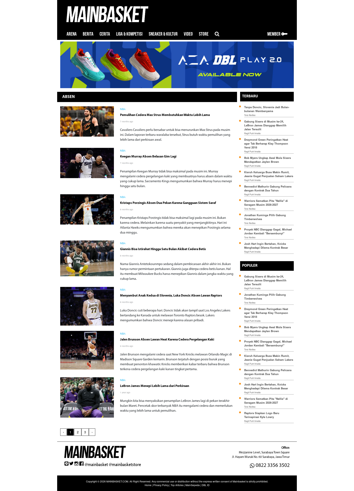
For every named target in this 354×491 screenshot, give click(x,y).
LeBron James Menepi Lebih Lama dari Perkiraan (154, 386)
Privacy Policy (161, 485)
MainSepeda (192, 485)
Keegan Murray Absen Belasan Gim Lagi (148, 156)
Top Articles (177, 485)
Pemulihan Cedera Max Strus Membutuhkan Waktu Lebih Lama (165, 115)
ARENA (72, 34)
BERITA (88, 34)
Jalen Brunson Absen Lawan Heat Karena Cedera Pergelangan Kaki (167, 339)
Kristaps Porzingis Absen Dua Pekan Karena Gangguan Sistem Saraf (168, 203)
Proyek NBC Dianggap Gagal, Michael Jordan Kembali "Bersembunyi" (268, 231)
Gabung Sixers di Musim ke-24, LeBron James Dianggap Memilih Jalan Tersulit (265, 125)
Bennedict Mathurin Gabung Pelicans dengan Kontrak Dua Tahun (268, 188)
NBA (123, 109)
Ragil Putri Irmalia (252, 133)
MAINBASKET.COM (117, 481)
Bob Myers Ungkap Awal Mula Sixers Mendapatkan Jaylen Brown (267, 160)
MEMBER (274, 34)
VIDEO (188, 34)
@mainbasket (96, 464)
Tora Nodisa (249, 115)
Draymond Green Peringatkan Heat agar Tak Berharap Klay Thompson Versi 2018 (266, 143)
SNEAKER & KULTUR (163, 34)
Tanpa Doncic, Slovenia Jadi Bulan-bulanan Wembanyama (266, 109)
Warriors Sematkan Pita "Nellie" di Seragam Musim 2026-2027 (266, 203)
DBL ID (206, 485)
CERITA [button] (105, 34)
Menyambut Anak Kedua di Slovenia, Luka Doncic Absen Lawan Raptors (171, 295)
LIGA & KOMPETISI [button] (129, 34)
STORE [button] (204, 34)
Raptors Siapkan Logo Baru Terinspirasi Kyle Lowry (261, 415)
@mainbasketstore (125, 464)
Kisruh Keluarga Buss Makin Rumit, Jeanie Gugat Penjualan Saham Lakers (268, 174)
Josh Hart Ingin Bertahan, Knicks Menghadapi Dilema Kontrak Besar (266, 245)
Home (148, 485)
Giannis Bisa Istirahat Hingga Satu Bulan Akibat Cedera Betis (163, 249)
